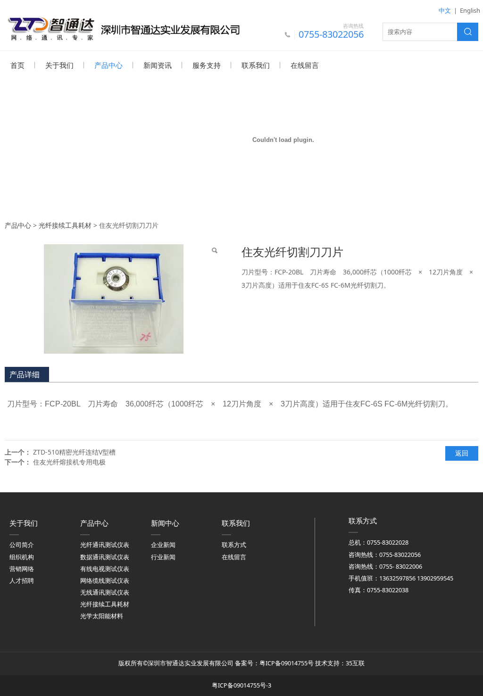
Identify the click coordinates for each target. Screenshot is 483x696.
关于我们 (59, 65)
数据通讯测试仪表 (104, 557)
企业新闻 (163, 545)
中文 (445, 10)
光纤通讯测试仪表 (104, 545)
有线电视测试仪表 (104, 569)
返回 (461, 452)
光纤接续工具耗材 (65, 225)
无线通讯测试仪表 (104, 592)
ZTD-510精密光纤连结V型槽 (74, 451)
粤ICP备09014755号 (286, 663)
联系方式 (234, 545)
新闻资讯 (157, 65)
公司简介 (21, 545)
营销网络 (21, 569)
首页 (17, 65)
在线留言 (305, 65)
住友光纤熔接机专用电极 (69, 461)
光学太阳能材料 (101, 616)
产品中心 (108, 65)
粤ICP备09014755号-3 (241, 685)
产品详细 (24, 374)
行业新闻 (163, 557)
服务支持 (206, 65)
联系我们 (256, 65)
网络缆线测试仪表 (104, 581)
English (470, 10)
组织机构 (21, 557)
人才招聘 (21, 581)
